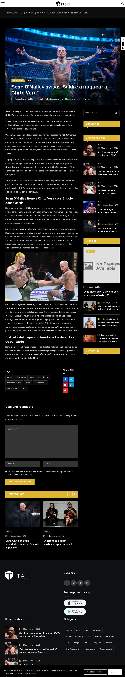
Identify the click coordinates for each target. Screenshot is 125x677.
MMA (28, 383)
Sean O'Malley (12, 388)
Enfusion (97, 630)
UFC (24, 388)
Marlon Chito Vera (14, 383)
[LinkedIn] (71, 385)
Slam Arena (90, 649)
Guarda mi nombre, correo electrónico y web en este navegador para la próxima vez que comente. (40, 473)
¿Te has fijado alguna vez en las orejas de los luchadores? (108, 341)
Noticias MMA (40, 383)
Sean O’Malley (12, 111)
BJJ (78, 630)
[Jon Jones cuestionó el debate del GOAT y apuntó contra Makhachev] (89, 150)
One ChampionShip (74, 649)
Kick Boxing (110, 637)
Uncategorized (105, 649)
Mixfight (76, 643)
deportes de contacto (39, 377)
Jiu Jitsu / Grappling (74, 637)
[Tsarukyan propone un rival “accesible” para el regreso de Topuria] (89, 169)
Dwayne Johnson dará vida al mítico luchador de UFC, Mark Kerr (108, 326)
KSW (67, 643)
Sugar (17, 125)
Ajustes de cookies (95, 672)
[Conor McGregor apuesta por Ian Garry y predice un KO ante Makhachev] (89, 207)
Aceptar (114, 672)
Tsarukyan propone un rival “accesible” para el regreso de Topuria (108, 174)
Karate (98, 637)
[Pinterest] (65, 390)
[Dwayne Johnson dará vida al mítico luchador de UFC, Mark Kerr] (89, 322)
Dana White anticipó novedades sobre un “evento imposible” (19, 544)
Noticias (108, 643)
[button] (70, 494)
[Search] (122, 3)
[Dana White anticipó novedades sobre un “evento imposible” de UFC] (89, 226)
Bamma (69, 630)
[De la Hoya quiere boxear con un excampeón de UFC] (101, 265)
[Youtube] (65, 385)
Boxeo (86, 630)
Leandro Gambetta (50, 99)
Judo (89, 637)
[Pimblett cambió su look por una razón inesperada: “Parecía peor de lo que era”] (89, 188)
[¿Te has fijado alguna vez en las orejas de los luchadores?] (89, 338)
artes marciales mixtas (16, 377)
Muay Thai (97, 643)
